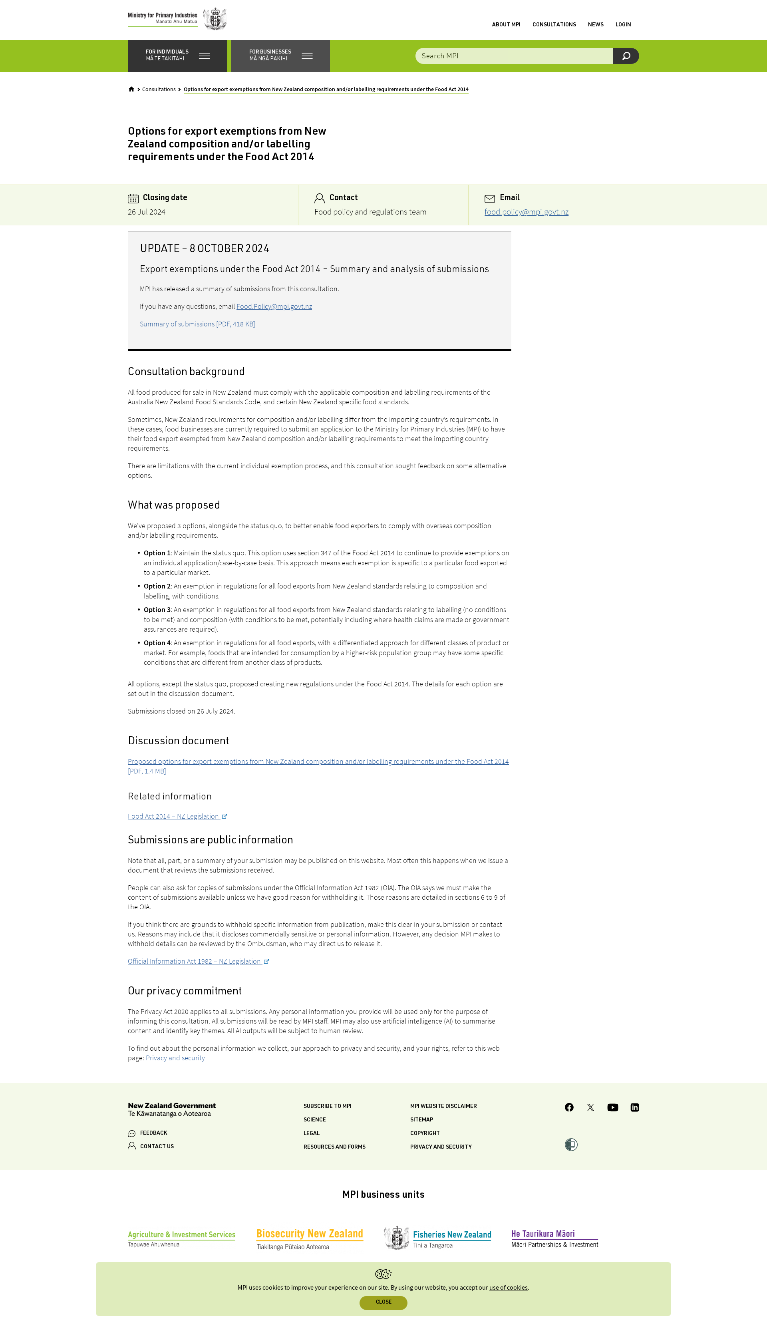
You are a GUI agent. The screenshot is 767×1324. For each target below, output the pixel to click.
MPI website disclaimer (443, 1106)
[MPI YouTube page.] (612, 1108)
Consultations (554, 25)
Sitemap (421, 1120)
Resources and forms (335, 1147)
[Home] (131, 89)
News (596, 25)
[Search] (626, 56)
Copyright (425, 1134)
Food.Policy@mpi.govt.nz (274, 306)
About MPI (506, 25)
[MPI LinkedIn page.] (634, 1108)
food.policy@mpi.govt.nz (526, 211)
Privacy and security (175, 1057)
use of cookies (508, 1288)
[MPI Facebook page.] (569, 1108)
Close (383, 1302)
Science (315, 1120)
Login (623, 25)
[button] (177, 56)
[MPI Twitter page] (590, 1108)
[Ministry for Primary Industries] (177, 20)
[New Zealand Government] (172, 1111)
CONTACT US (157, 1147)
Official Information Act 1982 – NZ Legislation (195, 961)
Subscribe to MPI (328, 1106)
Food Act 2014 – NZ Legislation (174, 816)
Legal (312, 1134)
